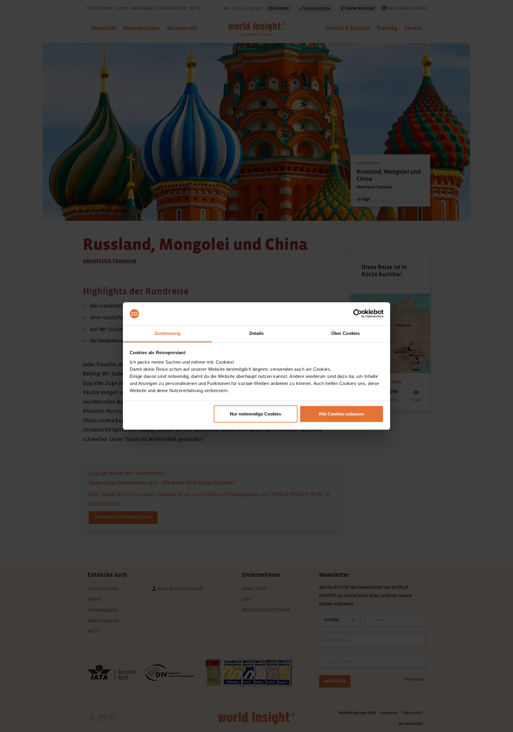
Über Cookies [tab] (345, 333)
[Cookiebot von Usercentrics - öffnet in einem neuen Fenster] (358, 313)
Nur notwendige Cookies (255, 413)
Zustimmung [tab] (167, 333)
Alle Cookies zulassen (341, 413)
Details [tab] (256, 333)
